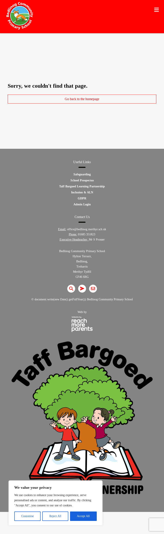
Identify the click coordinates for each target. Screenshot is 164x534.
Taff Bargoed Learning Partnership (82, 186)
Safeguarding (82, 174)
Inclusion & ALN (82, 192)
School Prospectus (82, 180)
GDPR (82, 198)
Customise (27, 516)
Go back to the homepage (82, 99)
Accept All (83, 516)
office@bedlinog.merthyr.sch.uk (86, 229)
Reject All (55, 516)
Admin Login (82, 204)
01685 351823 (86, 234)
